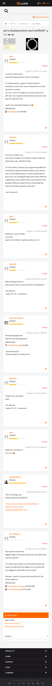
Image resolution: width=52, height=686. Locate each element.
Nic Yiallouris (14, 534)
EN (41, 3)
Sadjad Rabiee (15, 477)
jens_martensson (16, 318)
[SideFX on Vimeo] (33, 683)
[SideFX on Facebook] (9, 683)
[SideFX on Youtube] (38, 683)
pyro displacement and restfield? (37, 24)
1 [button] (25, 53)
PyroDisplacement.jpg (16, 586)
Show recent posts (12, 623)
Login (47, 3)
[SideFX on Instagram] (19, 683)
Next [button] (5, 44)
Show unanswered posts (14, 626)
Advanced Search (42, 17)
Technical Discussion (24, 24)
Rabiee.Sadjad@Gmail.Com (16, 510)
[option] (14, 44)
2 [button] (27, 53)
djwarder (13, 264)
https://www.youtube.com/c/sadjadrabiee (21, 504)
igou (11, 56)
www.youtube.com (13, 507)
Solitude (12, 137)
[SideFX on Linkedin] (43, 683)
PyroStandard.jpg (14, 589)
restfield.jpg (12, 111)
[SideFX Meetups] (28, 683)
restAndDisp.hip (13, 345)
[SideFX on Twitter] (14, 683)
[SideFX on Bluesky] (23, 683)
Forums (13, 24)
